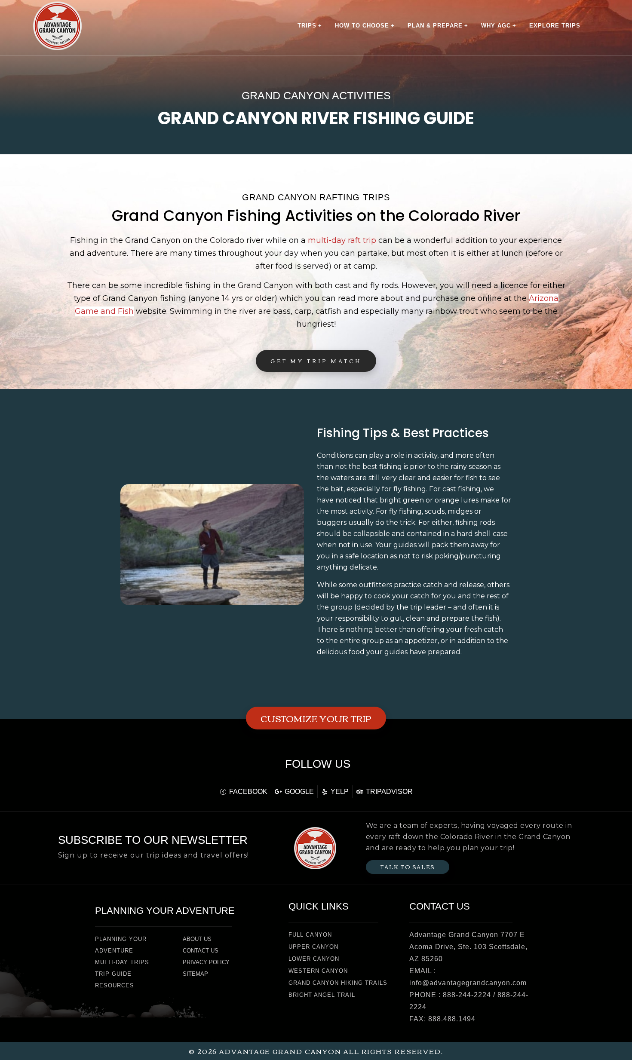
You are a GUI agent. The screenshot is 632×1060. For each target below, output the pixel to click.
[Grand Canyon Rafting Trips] (57, 25)
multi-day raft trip (342, 240)
